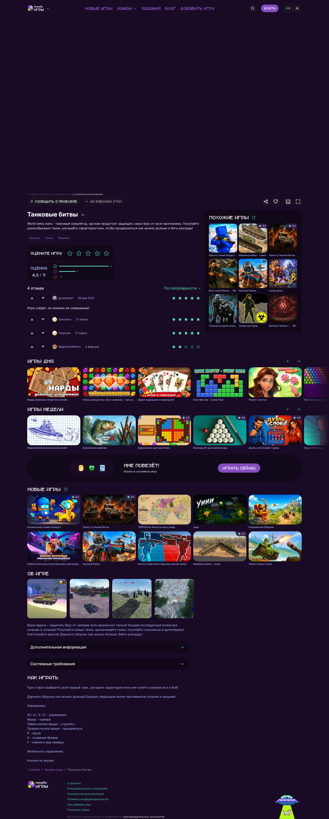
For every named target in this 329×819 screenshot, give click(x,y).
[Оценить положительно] (32, 298)
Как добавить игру (79, 804)
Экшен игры (54, 769)
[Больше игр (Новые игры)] (66, 489)
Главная (34, 769)
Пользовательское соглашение (87, 788)
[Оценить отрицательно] (43, 298)
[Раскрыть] (182, 647)
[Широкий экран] (288, 201)
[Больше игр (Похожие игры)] (254, 217)
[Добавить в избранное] (275, 201)
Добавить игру (197, 8)
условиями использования (88, 194)
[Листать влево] (288, 361)
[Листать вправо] (299, 361)
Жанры (124, 8)
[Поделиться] (266, 201)
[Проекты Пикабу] (48, 8)
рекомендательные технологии (143, 816)
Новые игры (98, 8)
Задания (150, 8)
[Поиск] (252, 8)
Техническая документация (85, 793)
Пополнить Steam (78, 809)
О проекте (74, 783)
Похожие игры (228, 217)
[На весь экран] (298, 201)
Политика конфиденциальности (87, 799)
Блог (170, 8)
